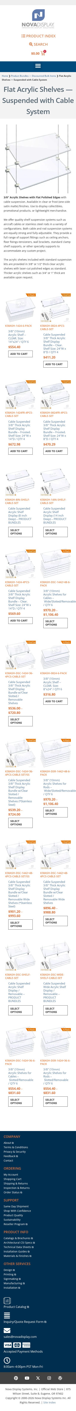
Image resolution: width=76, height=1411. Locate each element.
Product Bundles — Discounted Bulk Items (33, 75)
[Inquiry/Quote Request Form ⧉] (7, 1315)
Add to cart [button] (18, 354)
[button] (38, 65)
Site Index (49, 1402)
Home (5, 75)
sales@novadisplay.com (20, 1337)
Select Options (16, 531)
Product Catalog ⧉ (16, 1307)
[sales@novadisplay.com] (7, 1330)
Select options (51, 622)
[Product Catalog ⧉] (7, 1300)
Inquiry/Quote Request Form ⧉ (25, 1322)
